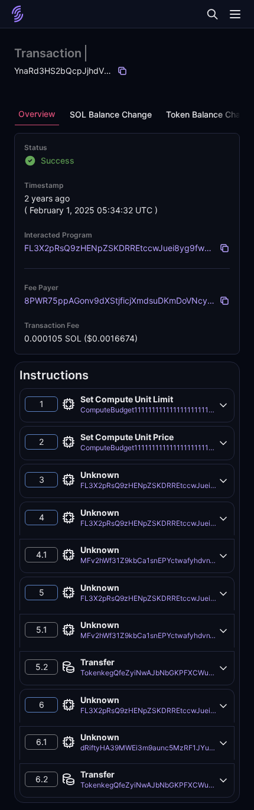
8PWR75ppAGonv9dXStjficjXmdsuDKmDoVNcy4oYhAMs (133, 300)
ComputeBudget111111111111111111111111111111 (160, 409)
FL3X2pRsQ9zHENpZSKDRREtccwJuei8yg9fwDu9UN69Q (137, 248)
